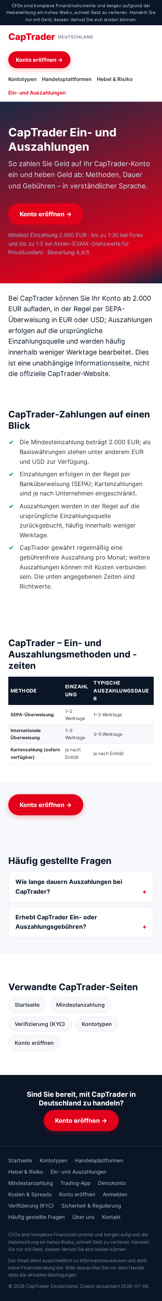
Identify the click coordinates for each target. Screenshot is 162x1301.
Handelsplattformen (67, 79)
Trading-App (75, 1183)
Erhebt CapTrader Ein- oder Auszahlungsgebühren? (56, 922)
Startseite (27, 1004)
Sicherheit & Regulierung (91, 1206)
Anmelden (115, 1194)
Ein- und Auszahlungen (37, 93)
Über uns (83, 1217)
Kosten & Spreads (30, 1194)
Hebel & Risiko (115, 79)
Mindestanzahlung (80, 1004)
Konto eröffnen (34, 1043)
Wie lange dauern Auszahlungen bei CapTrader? (68, 886)
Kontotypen (22, 79)
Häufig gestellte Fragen (36, 1217)
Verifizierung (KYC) (40, 1024)
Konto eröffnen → (39, 60)
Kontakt (111, 1217)
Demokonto (112, 1183)
